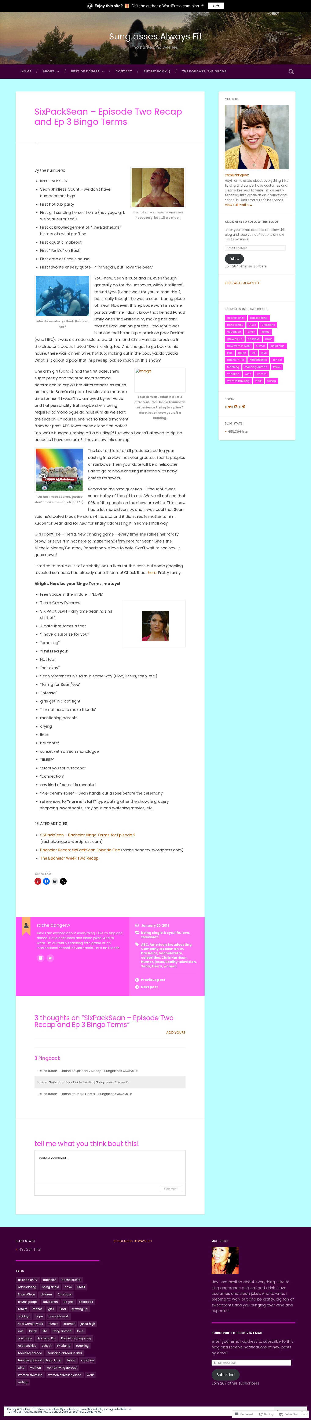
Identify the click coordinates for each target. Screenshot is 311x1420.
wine (248, 374)
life (177, 932)
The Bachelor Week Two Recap (69, 858)
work (258, 381)
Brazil (252, 325)
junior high (278, 346)
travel (276, 367)
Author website (50, 958)
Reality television (180, 962)
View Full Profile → (239, 205)
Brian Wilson (26, 1295)
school (277, 360)
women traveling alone (64, 1375)
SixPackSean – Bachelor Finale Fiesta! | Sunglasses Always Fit (85, 1094)
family (251, 332)
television (150, 937)
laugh (242, 353)
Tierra (156, 966)
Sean (145, 966)
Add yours (176, 1032)
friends (265, 332)
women (170, 966)
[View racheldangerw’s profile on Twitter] (229, 406)
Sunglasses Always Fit (155, 36)
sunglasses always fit (242, 283)
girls (51, 1309)
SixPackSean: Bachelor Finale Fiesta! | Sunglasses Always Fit (84, 1082)
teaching (233, 367)
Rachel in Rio (235, 360)
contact (124, 71)
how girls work (59, 1316)
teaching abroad (256, 367)
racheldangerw (237, 175)
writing (271, 381)
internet (69, 1324)
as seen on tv (171, 949)
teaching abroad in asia (65, 1353)
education (234, 332)
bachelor (149, 953)
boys (168, 932)
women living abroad (62, 1368)
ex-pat (68, 1302)
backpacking (259, 318)
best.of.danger (85, 71)
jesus (159, 962)
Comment (171, 1189)
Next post (149, 987)
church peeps (27, 1302)
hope (268, 339)
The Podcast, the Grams (204, 71)
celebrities (150, 957)
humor (147, 962)
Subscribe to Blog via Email (237, 1333)
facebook (86, 1302)
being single (152, 932)
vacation (233, 374)
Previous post (153, 980)
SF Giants (63, 1346)
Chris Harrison (174, 957)
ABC (144, 944)
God (63, 1309)
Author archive (40, 958)
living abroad (62, 1331)
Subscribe (225, 1374)
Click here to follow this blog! (251, 222)
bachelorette (170, 953)
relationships (258, 360)
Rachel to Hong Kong (76, 1338)
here (152, 572)
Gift (216, 6)
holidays (254, 339)
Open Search (291, 71)
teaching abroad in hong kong (39, 1360)
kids (230, 353)
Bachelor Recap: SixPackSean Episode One (80, 850)
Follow (234, 258)
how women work (238, 346)
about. (49, 71)
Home (26, 71)
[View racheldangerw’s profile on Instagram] (236, 406)
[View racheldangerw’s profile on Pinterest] (243, 406)
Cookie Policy (92, 1411)
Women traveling (238, 381)
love (185, 932)
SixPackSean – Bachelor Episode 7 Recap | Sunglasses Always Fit (88, 1071)
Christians (268, 325)
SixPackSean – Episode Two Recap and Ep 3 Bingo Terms (108, 117)
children (46, 1295)
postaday (25, 1338)
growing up (234, 339)
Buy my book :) (157, 71)
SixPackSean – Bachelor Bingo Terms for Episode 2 (87, 835)
